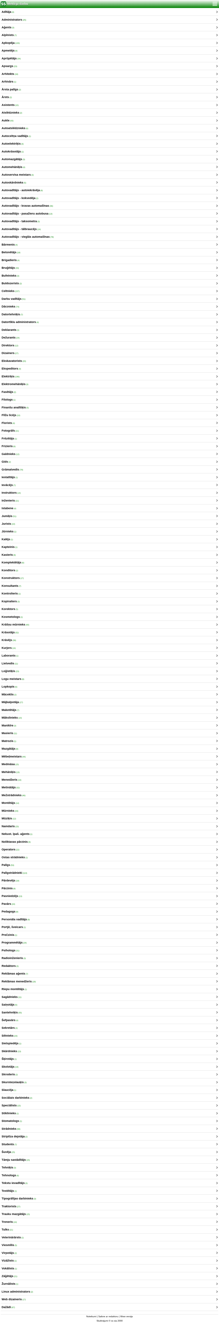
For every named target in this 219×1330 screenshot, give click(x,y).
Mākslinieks (12, 717)
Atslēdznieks (12, 112)
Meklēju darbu (17, 3)
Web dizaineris (14, 1299)
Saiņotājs (9, 1004)
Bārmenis (10, 244)
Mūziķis (9, 818)
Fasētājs (9, 392)
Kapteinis (9, 547)
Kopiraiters (11, 601)
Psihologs (10, 950)
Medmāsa (10, 764)
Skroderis (10, 1074)
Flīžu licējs (11, 415)
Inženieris (10, 500)
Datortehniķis (12, 314)
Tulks (7, 1229)
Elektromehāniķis (15, 384)
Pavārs (8, 903)
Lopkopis (9, 686)
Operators (10, 849)
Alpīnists (9, 35)
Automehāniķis (13, 167)
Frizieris (9, 446)
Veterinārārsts (13, 1237)
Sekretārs (10, 1027)
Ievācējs (9, 485)
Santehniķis (12, 1012)
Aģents (8, 27)
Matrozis (9, 741)
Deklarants (10, 329)
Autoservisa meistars (18, 174)
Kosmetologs (12, 616)
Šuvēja (8, 1152)
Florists (8, 423)
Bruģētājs (10, 267)
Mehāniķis (11, 772)
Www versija (126, 1316)
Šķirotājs (9, 1058)
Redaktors (10, 966)
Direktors (10, 345)
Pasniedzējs (12, 896)
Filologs (9, 399)
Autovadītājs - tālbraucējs (21, 229)
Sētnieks (9, 1035)
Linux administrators (17, 1291)
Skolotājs (10, 1066)
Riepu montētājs (14, 989)
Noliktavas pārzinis (16, 841)
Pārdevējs (10, 880)
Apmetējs (9, 50)
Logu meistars (13, 679)
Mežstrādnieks (13, 795)
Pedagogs (10, 911)
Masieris (9, 733)
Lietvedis (10, 663)
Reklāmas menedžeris (19, 981)
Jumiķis (9, 516)
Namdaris (10, 826)
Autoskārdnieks (14, 182)
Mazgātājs (10, 748)
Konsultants (11, 585)
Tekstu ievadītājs (15, 1183)
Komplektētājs (13, 562)
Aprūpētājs (11, 58)
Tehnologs (10, 1175)
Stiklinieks (10, 1113)
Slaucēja (9, 1089)
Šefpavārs (10, 1020)
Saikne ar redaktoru (108, 1316)
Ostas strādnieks (15, 857)
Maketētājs (10, 710)
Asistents (10, 105)
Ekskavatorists (14, 360)
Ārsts (7, 97)
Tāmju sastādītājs (16, 1159)
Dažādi (8, 1307)
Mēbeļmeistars (14, 756)
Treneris (9, 1221)
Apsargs (9, 66)
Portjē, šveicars (14, 927)
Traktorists (11, 1206)
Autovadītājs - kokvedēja (20, 198)
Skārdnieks (11, 1051)
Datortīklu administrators (20, 322)
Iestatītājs (10, 477)
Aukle (7, 120)
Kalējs (7, 539)
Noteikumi (91, 1316)
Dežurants (11, 337)
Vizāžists (9, 1260)
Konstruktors (13, 578)
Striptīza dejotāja (15, 1136)
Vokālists (9, 1268)
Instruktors (11, 492)
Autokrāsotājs (13, 151)
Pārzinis (9, 888)
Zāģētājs (9, 1276)
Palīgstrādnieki (14, 872)
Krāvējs (9, 640)
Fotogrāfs (10, 430)
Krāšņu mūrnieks (15, 624)
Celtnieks (11, 291)
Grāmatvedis (12, 469)
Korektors (10, 609)
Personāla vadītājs (16, 919)
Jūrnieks (9, 531)
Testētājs (9, 1190)
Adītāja (8, 11)
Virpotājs (9, 1252)
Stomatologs (12, 1121)
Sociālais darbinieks (17, 1097)
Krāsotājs (10, 632)
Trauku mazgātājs (16, 1214)
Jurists (8, 523)
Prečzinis (9, 934)
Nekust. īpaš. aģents (17, 834)
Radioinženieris (14, 958)
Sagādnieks (11, 997)
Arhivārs (9, 81)
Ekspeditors (11, 368)
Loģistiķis (10, 671)
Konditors (10, 570)
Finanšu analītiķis (15, 407)
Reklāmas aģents (15, 973)
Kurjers (9, 647)
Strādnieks (11, 1128)
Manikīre (9, 725)
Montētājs (10, 802)
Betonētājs (11, 252)
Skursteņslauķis (14, 1082)
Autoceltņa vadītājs (16, 136)
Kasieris (9, 554)
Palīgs (8, 865)
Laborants (10, 655)
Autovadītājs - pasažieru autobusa (27, 213)
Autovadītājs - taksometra (21, 221)
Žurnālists (10, 1283)
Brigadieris (11, 260)
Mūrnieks (10, 810)
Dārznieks (10, 306)
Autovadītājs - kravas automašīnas (27, 205)
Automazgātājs (13, 159)
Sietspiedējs (11, 1043)
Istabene (9, 508)
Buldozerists (12, 283)
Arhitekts (10, 74)
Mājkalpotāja (12, 702)
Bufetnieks (10, 275)
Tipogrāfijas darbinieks (19, 1198)
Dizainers (10, 353)
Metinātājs (11, 787)
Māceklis (9, 694)
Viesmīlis (9, 1245)
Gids (6, 461)
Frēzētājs (9, 438)
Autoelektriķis (13, 143)
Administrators (14, 19)
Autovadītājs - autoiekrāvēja (22, 190)
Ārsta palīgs (11, 89)
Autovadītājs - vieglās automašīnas (28, 236)
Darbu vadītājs (13, 298)
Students (9, 1144)
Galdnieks (10, 454)
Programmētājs (14, 942)
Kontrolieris (11, 593)
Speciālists (11, 1105)
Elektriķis (11, 376)
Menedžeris (11, 779)
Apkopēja (11, 42)
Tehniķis (9, 1167)
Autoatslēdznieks (15, 128)
